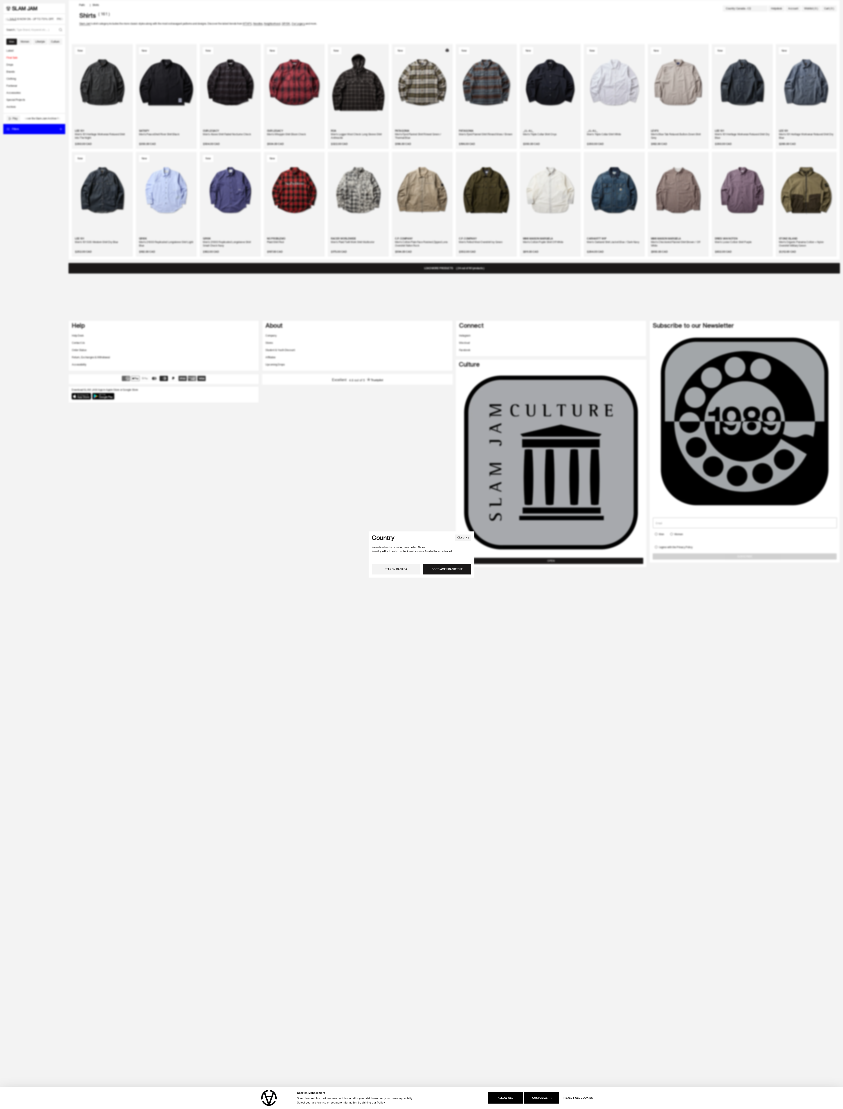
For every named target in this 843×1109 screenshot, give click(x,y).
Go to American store (447, 569)
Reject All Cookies (578, 1098)
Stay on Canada (396, 569)
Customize (540, 1098)
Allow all (505, 1098)
